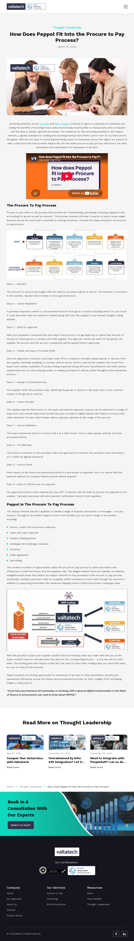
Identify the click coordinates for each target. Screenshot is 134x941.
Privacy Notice (14, 915)
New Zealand (62, 123)
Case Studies (94, 898)
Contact (11, 910)
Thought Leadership (30, 786)
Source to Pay (55, 893)
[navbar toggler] (123, 6)
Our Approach (14, 898)
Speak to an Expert (21, 825)
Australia (44, 123)
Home (10, 786)
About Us (12, 904)
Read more (13, 767)
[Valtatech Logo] (67, 851)
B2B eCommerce (56, 904)
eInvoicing (52, 898)
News (90, 893)
